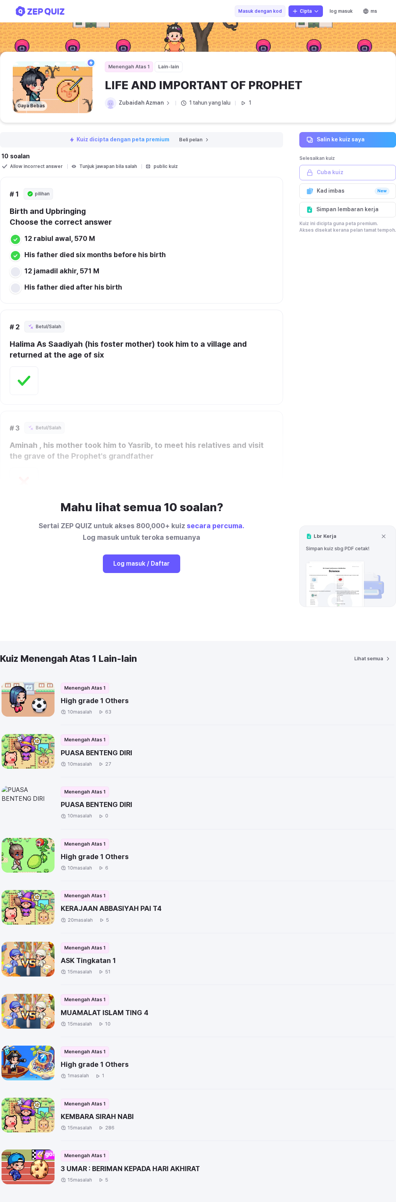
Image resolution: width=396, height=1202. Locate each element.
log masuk (341, 11)
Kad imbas (352, 191)
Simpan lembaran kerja (347, 209)
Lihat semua (368, 658)
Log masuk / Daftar (141, 563)
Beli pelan (191, 139)
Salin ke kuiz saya (341, 139)
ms (373, 11)
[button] (347, 566)
